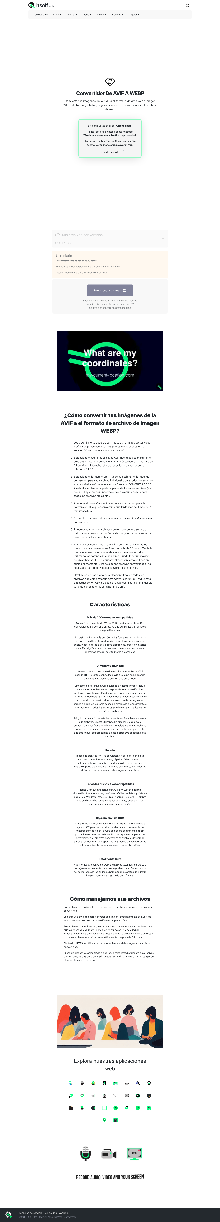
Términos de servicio (95, 135)
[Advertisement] (110, 45)
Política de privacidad (123, 135)
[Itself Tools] (110, 1163)
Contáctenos (70, 1217)
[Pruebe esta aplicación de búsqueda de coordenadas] (110, 361)
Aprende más (123, 125)
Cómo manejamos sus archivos (114, 144)
